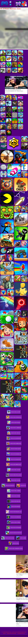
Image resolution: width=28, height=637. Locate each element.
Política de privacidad (11, 633)
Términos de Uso (21, 633)
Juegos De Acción (15, 412)
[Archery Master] (3, 99)
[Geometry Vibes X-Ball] (20, 99)
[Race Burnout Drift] (8, 60)
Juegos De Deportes (16, 438)
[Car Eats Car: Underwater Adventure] (8, 66)
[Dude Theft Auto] (3, 111)
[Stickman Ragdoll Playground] (14, 105)
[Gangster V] (20, 72)
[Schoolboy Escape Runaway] (20, 105)
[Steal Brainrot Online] (20, 111)
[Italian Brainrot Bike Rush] (14, 123)
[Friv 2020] (10, 2)
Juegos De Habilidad (15, 443)
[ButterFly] (18, 6)
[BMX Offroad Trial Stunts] (3, 60)
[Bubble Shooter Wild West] (14, 99)
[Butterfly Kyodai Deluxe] (14, 117)
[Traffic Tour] (3, 134)
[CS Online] (3, 128)
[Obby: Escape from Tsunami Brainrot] (20, 123)
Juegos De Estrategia (15, 417)
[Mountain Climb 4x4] (14, 111)
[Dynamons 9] (8, 99)
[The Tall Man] (8, 111)
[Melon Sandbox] (8, 134)
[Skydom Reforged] (3, 66)
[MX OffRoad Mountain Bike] (14, 55)
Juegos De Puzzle (15, 422)
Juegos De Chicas (15, 433)
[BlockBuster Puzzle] (3, 123)
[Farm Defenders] (14, 66)
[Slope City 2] (8, 117)
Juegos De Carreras (15, 427)
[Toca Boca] (20, 128)
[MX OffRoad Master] (3, 55)
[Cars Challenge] (3, 117)
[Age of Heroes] (8, 128)
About (4, 633)
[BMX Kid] (8, 55)
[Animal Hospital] (8, 72)
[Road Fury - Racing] (14, 72)
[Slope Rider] (20, 117)
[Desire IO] (14, 60)
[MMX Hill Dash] (20, 55)
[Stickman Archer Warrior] (8, 105)
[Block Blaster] (20, 66)
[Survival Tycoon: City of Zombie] (14, 128)
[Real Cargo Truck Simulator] (20, 60)
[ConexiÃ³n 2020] (24, 6)
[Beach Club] (3, 105)
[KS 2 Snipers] (3, 72)
